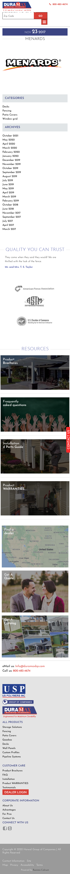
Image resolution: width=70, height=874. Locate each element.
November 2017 (11, 213)
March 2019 (9, 196)
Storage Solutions (12, 727)
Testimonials (9, 787)
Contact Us (8, 818)
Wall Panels (8, 748)
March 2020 (9, 148)
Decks (5, 106)
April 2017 (8, 225)
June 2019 (8, 184)
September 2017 (11, 217)
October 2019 (10, 168)
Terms (39, 865)
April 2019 (8, 192)
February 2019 (10, 200)
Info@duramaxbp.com (30, 666)
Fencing (6, 110)
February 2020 (11, 152)
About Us (7, 805)
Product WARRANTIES (15, 783)
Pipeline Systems (11, 757)
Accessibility (27, 865)
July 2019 (7, 180)
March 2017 (9, 229)
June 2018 (8, 209)
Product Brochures (12, 771)
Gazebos (7, 740)
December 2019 (11, 160)
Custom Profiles (10, 752)
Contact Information (13, 861)
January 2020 (10, 156)
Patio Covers (9, 115)
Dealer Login (15, 792)
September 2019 (11, 172)
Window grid (9, 119)
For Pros (7, 814)
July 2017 (7, 221)
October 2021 (10, 136)
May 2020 (8, 140)
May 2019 (8, 188)
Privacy (14, 865)
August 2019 (9, 176)
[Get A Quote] (35, 612)
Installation (8, 779)
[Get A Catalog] (35, 657)
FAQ (5, 775)
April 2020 (8, 144)
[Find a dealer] (35, 567)
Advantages (9, 810)
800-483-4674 (60, 4)
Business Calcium (41, 870)
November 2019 (11, 164)
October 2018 (10, 205)
